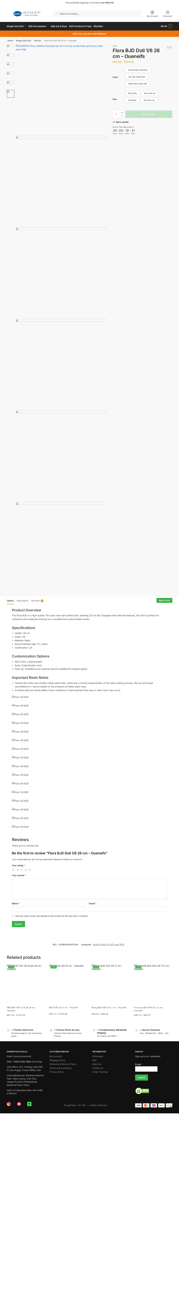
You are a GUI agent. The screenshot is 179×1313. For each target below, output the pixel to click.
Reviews (37, 600)
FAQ (94, 1060)
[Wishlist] (40, 968)
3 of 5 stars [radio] (21, 869)
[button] (166, 26)
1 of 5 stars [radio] (13, 869)
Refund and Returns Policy (63, 1064)
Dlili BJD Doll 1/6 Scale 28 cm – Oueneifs (22, 1009)
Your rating (18, 865)
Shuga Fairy (70, 1105)
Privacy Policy (57, 1072)
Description (22, 600)
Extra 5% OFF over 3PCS (112, 944)
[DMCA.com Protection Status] (153, 1090)
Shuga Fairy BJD (23, 40)
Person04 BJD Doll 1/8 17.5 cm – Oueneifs (149, 1009)
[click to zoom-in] (61, 89)
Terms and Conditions (61, 1068)
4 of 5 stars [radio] (26, 869)
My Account (152, 16)
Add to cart (149, 114)
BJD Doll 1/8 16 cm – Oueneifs (63, 1007)
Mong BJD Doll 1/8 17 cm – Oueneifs (109, 1007)
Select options (26, 1021)
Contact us (97, 1068)
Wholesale (97, 1056)
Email (92, 903)
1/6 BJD (37, 40)
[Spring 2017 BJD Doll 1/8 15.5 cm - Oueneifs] (168, 47)
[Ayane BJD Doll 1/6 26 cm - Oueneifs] (170, 47)
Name (16, 903)
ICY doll (82, 1105)
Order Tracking (100, 1072)
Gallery (10, 600)
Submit (141, 1077)
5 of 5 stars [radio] (30, 869)
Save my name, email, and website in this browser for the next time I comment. (51, 916)
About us (96, 1064)
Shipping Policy (57, 1060)
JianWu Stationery (98, 1105)
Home (10, 40)
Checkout (167, 16)
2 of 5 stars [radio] (17, 869)
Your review (19, 875)
